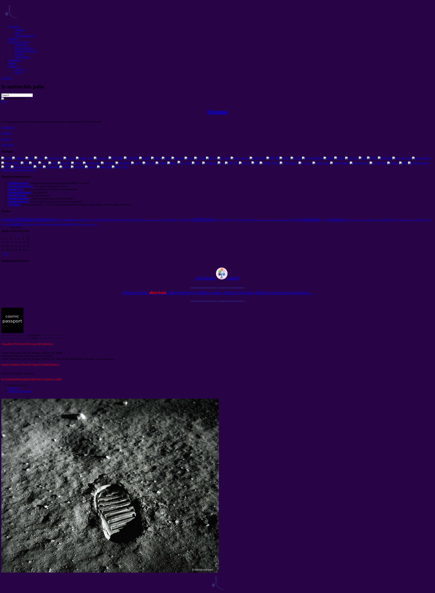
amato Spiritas (22, 57)
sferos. (413, 220)
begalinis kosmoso (34, 219)
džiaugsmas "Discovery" (355, 220)
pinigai (134, 219)
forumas (19, 54)
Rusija (18, 72)
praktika (296, 219)
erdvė (198, 219)
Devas (141, 219)
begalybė (8, 219)
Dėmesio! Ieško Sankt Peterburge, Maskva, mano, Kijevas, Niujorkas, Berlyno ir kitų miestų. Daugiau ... (217, 292)
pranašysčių (21, 44)
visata (117, 219)
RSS (3, 101)
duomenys (17, 224)
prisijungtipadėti (217, 277)
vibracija (101, 219)
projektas (13, 38)
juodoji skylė (51, 224)
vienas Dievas (150, 220)
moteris (159, 220)
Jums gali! (13, 26)
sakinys (12, 63)
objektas (94, 224)
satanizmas (370, 220)
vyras (234, 220)
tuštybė (386, 219)
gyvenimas (170, 219)
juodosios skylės (67, 224)
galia (110, 219)
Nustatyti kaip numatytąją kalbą (18, 170)
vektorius (91, 220)
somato (378, 220)
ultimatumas (14, 60)
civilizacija (30, 224)
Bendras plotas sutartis (20, 391)
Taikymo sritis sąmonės (400, 220)
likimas (187, 219)
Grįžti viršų (7, 144)
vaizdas (81, 224)
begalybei (6, 78)
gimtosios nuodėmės (282, 220)
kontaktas (20, 29)
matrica (217, 220)
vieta (17, 32)
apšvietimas (337, 219)
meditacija (227, 219)
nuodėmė (126, 220)
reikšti (179, 220)
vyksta (324, 220)
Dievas (58, 219)
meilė (209, 219)
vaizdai (87, 224)
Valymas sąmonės (266, 220)
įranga (419, 219)
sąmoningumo (251, 219)
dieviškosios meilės (75, 219)
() (8, 127)
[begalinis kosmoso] (10, 20)
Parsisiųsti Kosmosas (26, 51)
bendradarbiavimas (25, 35)
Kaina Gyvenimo (24, 48)
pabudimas (311, 219)
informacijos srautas (18, 41)
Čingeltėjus (40, 224)
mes (240, 219)
